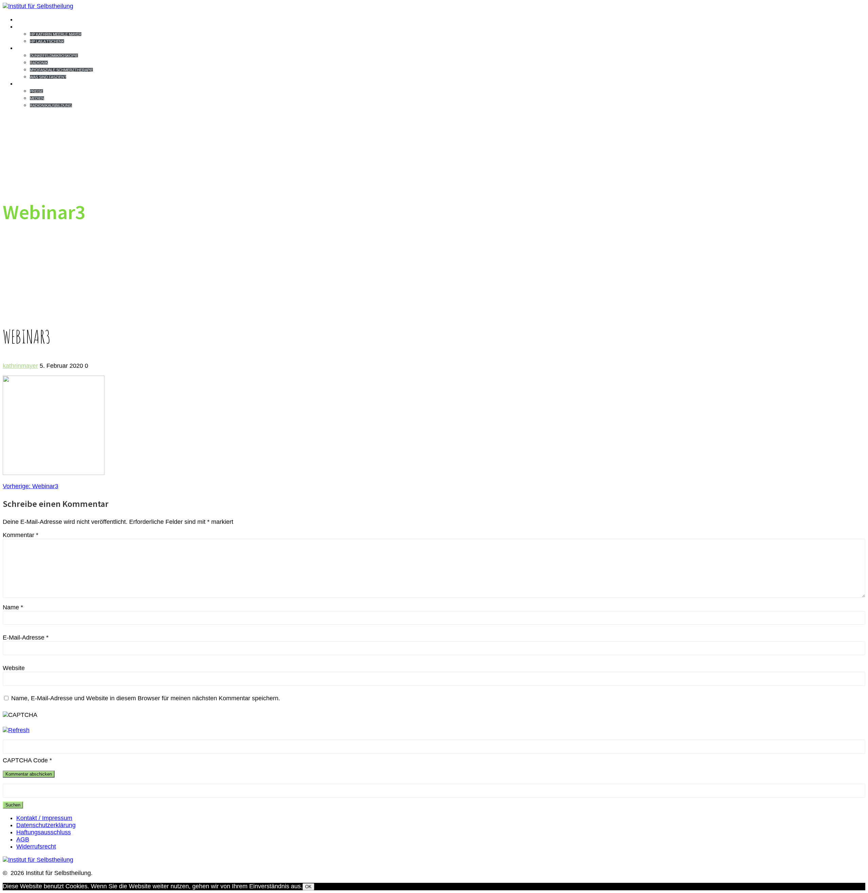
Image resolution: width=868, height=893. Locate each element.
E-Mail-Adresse (25, 637)
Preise (36, 91)
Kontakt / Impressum (44, 818)
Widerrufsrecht (36, 846)
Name (13, 607)
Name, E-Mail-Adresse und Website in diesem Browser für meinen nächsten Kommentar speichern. (145, 698)
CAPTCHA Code (25, 760)
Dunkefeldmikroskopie (54, 56)
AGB (22, 839)
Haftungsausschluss (43, 832)
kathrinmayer (20, 365)
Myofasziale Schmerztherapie (61, 70)
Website (14, 668)
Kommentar (20, 535)
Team (26, 26)
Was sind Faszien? (48, 77)
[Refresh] (16, 730)
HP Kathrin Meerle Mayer (55, 34)
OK (308, 886)
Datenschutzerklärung (46, 825)
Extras (30, 83)
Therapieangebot (51, 48)
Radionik (39, 63)
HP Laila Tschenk (47, 41)
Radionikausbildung (51, 105)
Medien (37, 98)
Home (26, 19)
